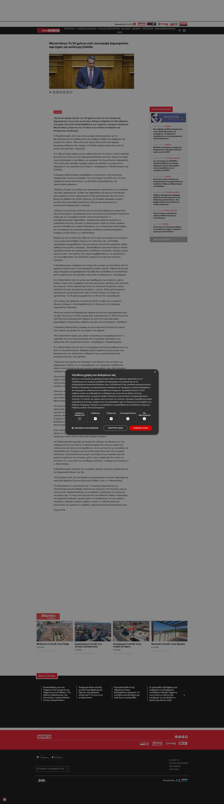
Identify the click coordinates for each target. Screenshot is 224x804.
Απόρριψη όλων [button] (115, 428)
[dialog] (112, 402)
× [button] (155, 372)
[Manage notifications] (4, 799)
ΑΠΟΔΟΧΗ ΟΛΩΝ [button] (141, 428)
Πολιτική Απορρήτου (95, 407)
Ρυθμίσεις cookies (79, 407)
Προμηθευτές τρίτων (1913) (133, 390)
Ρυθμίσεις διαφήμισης (81, 405)
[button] (85, 428)
